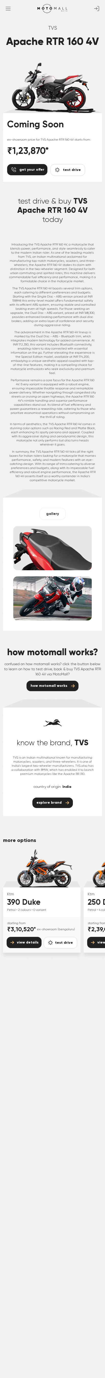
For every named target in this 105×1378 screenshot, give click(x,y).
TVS (52, 28)
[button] (52, 513)
